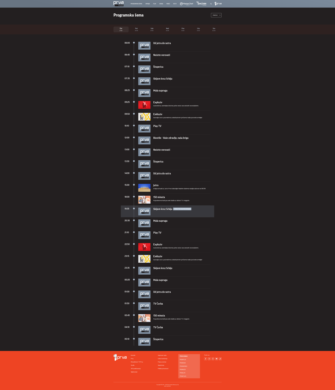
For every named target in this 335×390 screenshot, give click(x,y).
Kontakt (133, 355)
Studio (132, 365)
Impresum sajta (162, 355)
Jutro (156, 185)
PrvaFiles (183, 376)
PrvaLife (182, 373)
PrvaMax (183, 363)
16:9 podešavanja (136, 368)
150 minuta (159, 197)
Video (168, 3)
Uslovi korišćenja (162, 358)
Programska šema (136, 3)
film (154, 3)
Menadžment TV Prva (137, 362)
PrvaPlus (183, 359)
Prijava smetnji (162, 362)
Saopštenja (161, 365)
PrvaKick (183, 369)
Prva (132, 358)
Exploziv (157, 102)
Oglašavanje (134, 372)
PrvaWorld (183, 366)
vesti (175, 3)
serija (161, 3)
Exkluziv (157, 114)
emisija (148, 3)
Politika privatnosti (163, 368)
